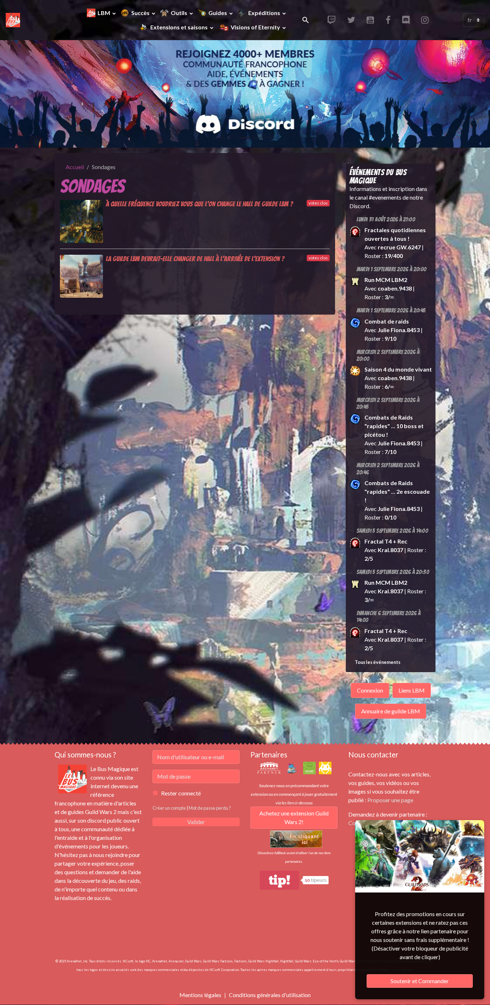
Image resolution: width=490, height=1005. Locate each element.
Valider (196, 821)
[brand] (13, 20)
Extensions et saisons (179, 27)
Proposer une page (390, 799)
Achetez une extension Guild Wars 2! (294, 817)
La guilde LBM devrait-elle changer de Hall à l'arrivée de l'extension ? (195, 258)
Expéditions (264, 12)
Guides (218, 12)
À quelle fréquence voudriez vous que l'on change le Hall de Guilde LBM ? (199, 203)
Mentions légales (200, 994)
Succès (141, 12)
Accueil (75, 166)
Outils (179, 12)
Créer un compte (169, 808)
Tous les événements (377, 662)
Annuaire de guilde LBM (390, 711)
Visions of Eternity (255, 27)
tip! (279, 880)
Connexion (370, 690)
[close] (474, 827)
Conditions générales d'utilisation (270, 994)
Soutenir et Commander (420, 980)
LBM (104, 12)
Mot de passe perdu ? (210, 808)
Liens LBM (412, 690)
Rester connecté (181, 793)
